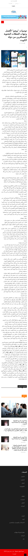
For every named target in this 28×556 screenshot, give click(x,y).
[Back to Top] (25, 555)
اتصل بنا (10, 3)
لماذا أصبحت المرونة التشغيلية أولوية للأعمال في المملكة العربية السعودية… (19, 422)
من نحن (16, 3)
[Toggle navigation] (2, 22)
